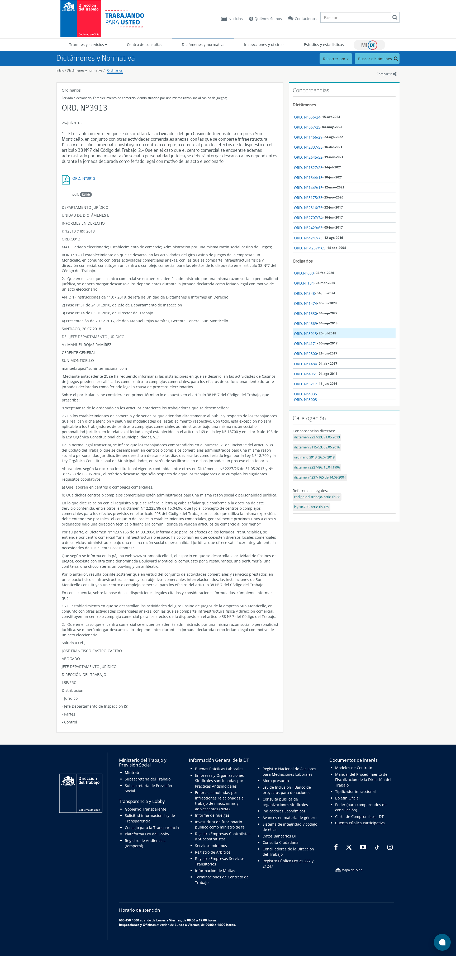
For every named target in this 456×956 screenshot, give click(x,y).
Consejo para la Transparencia (152, 827)
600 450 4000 (129, 920)
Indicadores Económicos (284, 810)
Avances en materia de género (289, 817)
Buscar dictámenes (375, 58)
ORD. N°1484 (305, 363)
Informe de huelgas (212, 815)
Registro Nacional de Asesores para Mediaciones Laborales (289, 771)
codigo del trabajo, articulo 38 (317, 497)
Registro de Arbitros (212, 852)
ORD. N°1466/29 (308, 137)
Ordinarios (115, 70)
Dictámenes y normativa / (85, 70)
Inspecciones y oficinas (264, 44)
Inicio (60, 70)
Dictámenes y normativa (203, 44)
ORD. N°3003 (305, 399)
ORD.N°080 (304, 273)
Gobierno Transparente (145, 809)
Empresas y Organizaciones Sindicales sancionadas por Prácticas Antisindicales (219, 781)
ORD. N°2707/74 (308, 217)
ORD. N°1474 (305, 303)
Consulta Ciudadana (280, 842)
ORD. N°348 (304, 293)
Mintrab (132, 772)
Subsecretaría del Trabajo (147, 779)
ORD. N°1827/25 (308, 167)
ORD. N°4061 (305, 373)
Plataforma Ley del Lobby (147, 833)
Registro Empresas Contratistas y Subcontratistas (222, 836)
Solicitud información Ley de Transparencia (150, 818)
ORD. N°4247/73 (308, 237)
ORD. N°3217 (305, 383)
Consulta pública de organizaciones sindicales (285, 802)
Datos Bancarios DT (280, 836)
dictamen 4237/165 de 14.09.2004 (320, 477)
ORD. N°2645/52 (308, 157)
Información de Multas (215, 870)
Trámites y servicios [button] (87, 44)
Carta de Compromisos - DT (359, 816)
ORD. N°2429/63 (308, 227)
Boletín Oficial (347, 798)
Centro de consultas (144, 44)
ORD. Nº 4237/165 (309, 247)
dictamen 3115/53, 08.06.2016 (317, 447)
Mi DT (369, 45)
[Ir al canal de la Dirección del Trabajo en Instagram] (389, 847)
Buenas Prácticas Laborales (219, 768)
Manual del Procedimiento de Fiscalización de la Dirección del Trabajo (363, 780)
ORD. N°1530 (305, 313)
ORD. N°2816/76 (308, 207)
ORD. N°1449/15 (308, 187)
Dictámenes (304, 104)
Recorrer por (334, 58)
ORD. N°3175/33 (308, 197)
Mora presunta (276, 780)
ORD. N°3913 (83, 178)
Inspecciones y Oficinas (137, 924)
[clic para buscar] (394, 17)
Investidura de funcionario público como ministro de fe (220, 824)
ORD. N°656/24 (307, 117)
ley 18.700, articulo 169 (311, 507)
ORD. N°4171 (305, 343)
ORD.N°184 (304, 283)
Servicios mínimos (211, 845)
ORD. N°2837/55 (308, 147)
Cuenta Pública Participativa (360, 822)
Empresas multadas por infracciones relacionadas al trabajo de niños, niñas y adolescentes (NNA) (220, 800)
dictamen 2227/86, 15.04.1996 (317, 467)
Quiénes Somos (267, 18)
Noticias (236, 18)
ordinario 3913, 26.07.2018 (314, 457)
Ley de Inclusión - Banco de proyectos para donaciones (287, 790)
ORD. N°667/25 (307, 127)
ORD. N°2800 (305, 353)
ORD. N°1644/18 (308, 177)
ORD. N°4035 (305, 393)
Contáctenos (306, 18)
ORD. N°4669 (305, 323)
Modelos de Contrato (353, 767)
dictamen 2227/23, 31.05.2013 (317, 437)
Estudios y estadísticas (324, 44)
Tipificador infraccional (355, 791)
